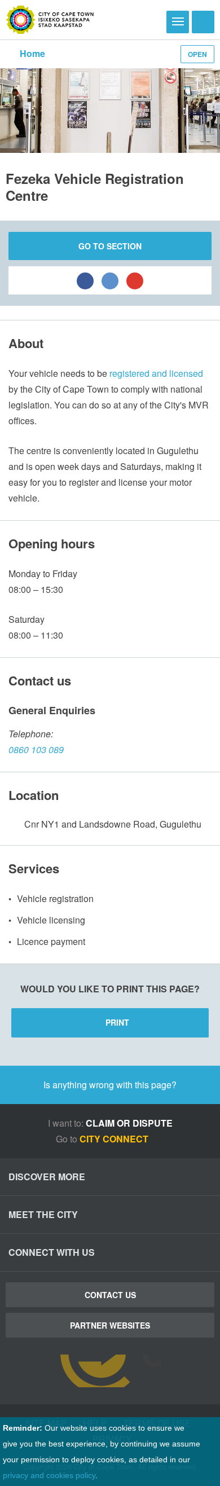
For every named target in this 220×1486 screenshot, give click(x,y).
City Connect (115, 1138)
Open (197, 54)
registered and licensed (156, 373)
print (117, 1022)
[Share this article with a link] (134, 280)
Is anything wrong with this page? (110, 1084)
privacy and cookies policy (49, 1475)
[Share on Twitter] (110, 280)
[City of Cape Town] (50, 19)
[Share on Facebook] (85, 280)
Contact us (110, 1294)
